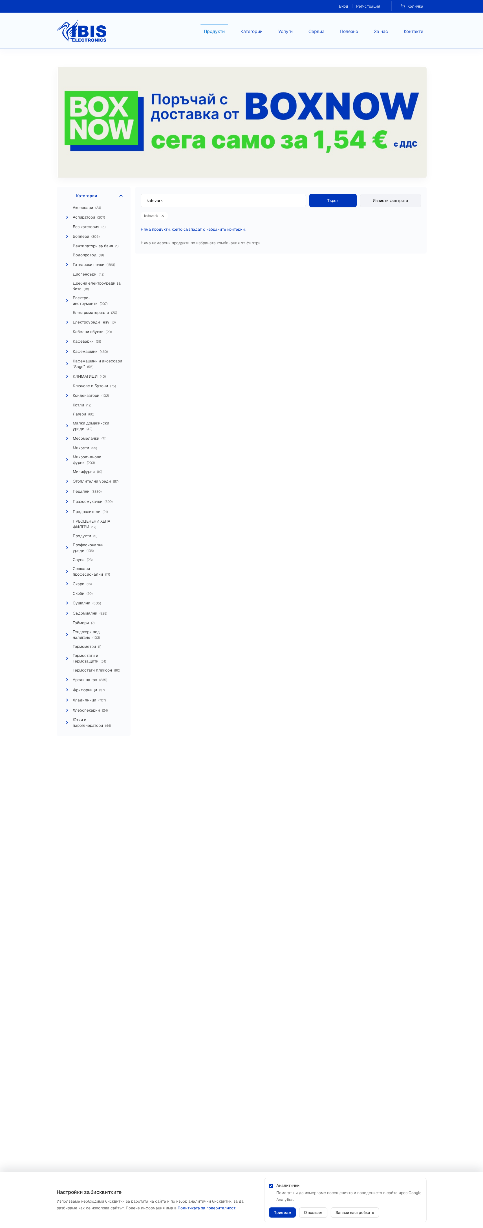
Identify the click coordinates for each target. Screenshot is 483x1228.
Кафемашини (90, 351)
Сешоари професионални (91, 571)
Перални (87, 491)
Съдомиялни (90, 613)
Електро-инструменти (90, 300)
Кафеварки (87, 341)
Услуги (285, 31)
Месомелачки (89, 438)
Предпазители (90, 511)
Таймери (83, 622)
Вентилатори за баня (95, 245)
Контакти (413, 31)
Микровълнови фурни (87, 459)
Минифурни (87, 471)
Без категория (89, 226)
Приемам (282, 1212)
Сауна (82, 559)
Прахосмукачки (93, 501)
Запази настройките (355, 1212)
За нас (381, 31)
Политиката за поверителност (206, 1208)
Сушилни (87, 603)
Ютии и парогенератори (92, 722)
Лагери (83, 414)
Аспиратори (89, 217)
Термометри (87, 646)
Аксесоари (87, 207)
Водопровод (88, 255)
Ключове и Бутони (94, 385)
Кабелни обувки (92, 331)
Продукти (214, 31)
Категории (252, 31)
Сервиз (316, 31)
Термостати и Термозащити (89, 658)
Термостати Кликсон (96, 670)
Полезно (349, 31)
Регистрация (368, 6)
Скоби (82, 593)
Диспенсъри (88, 274)
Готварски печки (94, 264)
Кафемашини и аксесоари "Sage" (97, 363)
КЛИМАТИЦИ (89, 376)
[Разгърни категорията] (67, 217)
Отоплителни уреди (95, 481)
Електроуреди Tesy (94, 322)
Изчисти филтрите (390, 200)
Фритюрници (89, 689)
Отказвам (313, 1212)
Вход (343, 6)
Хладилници (89, 700)
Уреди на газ (90, 679)
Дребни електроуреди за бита (97, 286)
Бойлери (86, 236)
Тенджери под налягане (86, 634)
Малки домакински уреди (91, 426)
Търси (333, 200)
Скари (82, 583)
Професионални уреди (88, 547)
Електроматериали (95, 312)
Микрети (85, 447)
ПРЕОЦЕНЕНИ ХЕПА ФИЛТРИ (91, 524)
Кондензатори (91, 395)
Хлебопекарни (90, 710)
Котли (82, 405)
